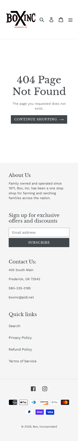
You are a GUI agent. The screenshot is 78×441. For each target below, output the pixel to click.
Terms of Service (22, 361)
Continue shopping (35, 119)
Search (14, 326)
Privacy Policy (20, 338)
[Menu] (70, 19)
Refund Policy (20, 349)
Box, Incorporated (45, 426)
